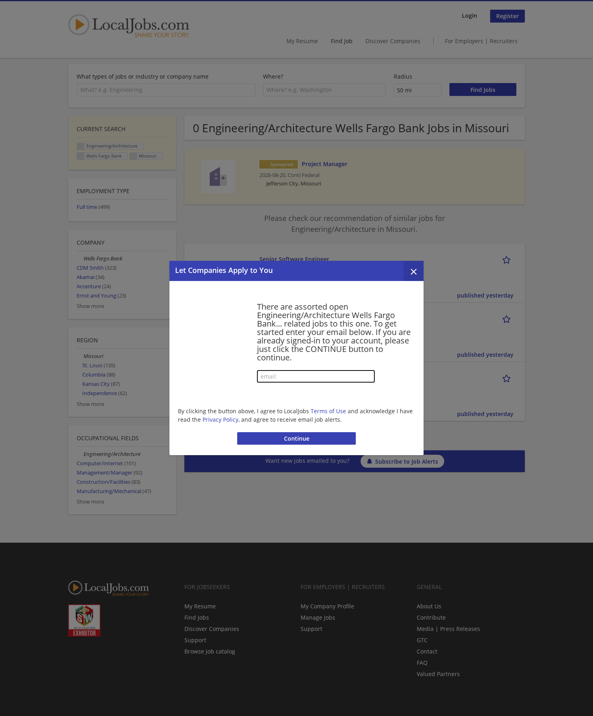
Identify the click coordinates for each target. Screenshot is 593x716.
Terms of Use (328, 411)
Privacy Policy (220, 419)
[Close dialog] (413, 271)
